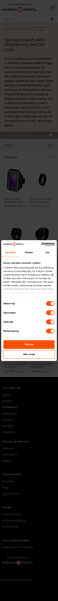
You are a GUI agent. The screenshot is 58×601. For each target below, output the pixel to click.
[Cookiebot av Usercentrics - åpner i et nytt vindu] (42, 244)
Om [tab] (47, 252)
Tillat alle (29, 344)
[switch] (50, 312)
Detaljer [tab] (29, 252)
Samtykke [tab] (10, 252)
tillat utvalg (29, 354)
